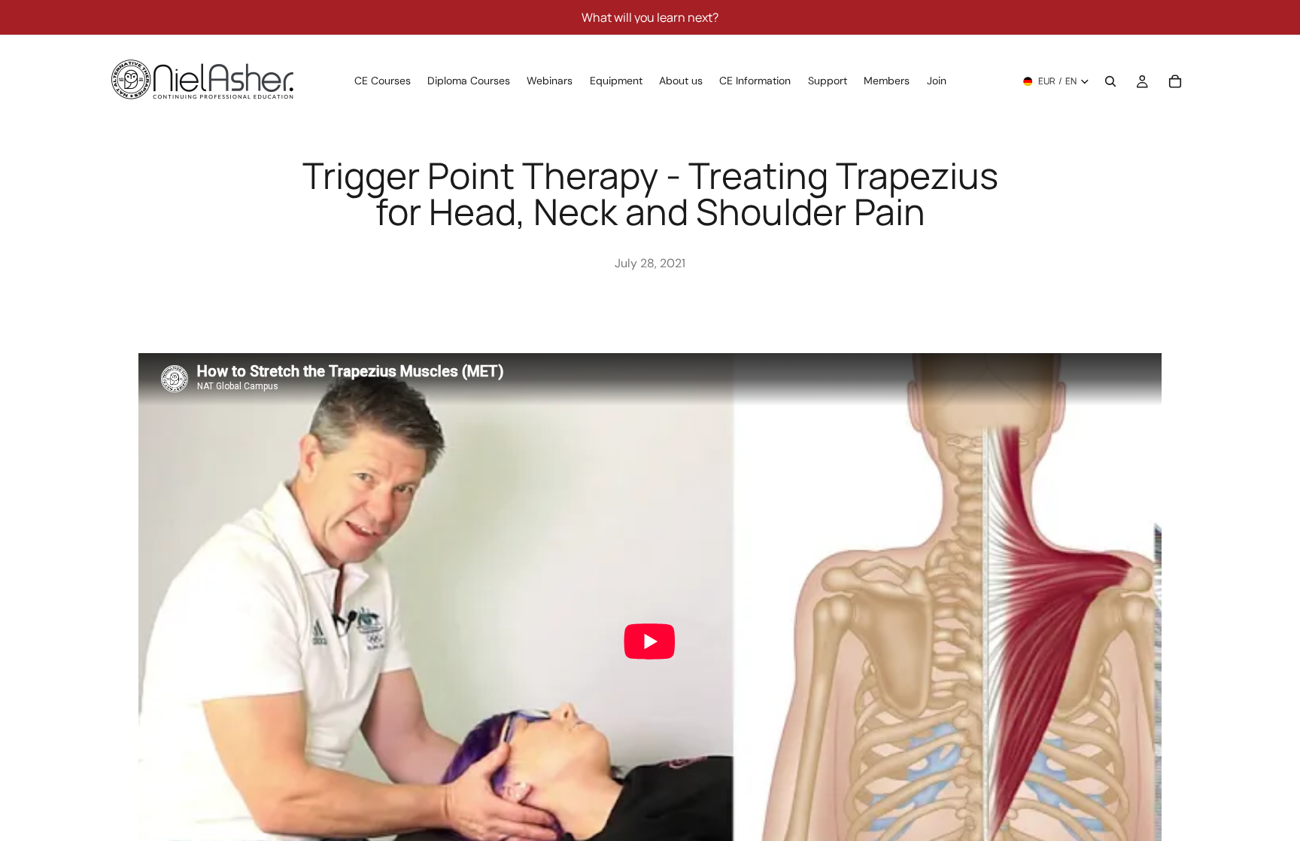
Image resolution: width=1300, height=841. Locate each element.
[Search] (1110, 81)
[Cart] (1175, 81)
